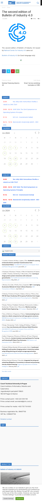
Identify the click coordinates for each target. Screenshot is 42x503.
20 (15, 159)
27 (15, 164)
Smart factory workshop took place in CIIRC (32, 84)
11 (5, 153)
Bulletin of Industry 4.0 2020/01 (11, 469)
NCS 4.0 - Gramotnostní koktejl (23, 117)
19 (10, 159)
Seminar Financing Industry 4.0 (10, 84)
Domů (3, 7)
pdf (25, 267)
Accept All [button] (20, 498)
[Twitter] (8, 71)
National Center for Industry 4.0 (15, 50)
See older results (6, 371)
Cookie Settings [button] (8, 498)
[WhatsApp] (17, 71)
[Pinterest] (13, 71)
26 (10, 164)
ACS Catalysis (22, 309)
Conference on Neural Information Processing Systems (17, 298)
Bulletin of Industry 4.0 (10, 55)
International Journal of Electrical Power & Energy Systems (18, 353)
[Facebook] (4, 71)
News (8, 7)
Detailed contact (6, 419)
